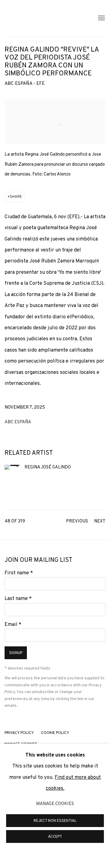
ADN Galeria (44, 18)
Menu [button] (100, 18)
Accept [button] (55, 836)
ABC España (18, 422)
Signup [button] (15, 653)
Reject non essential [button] (55, 820)
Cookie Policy (55, 733)
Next (99, 521)
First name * (19, 573)
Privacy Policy (19, 733)
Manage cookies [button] (55, 804)
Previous (77, 521)
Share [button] (16, 196)
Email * (13, 624)
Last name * (18, 598)
